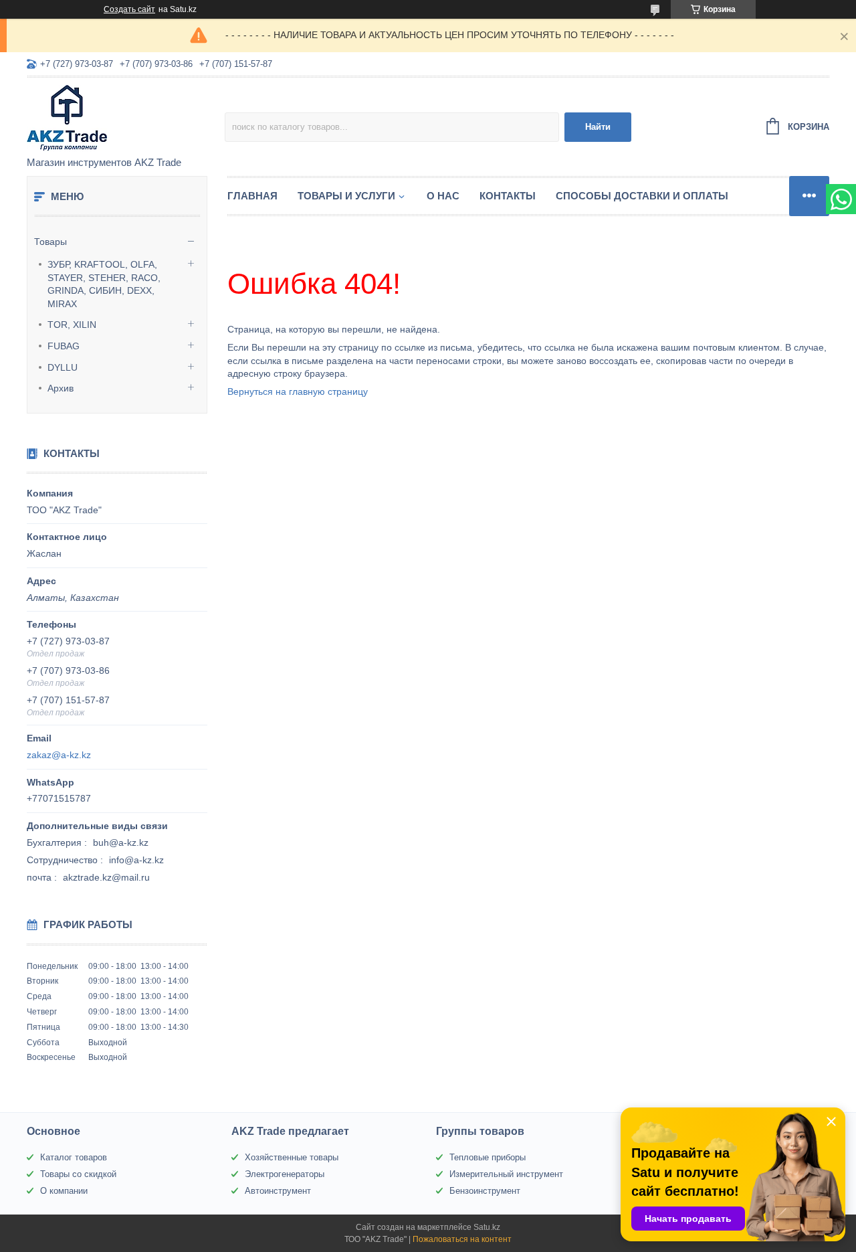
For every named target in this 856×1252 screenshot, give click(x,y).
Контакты (507, 196)
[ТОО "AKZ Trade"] (126, 117)
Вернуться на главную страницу (297, 391)
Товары (50, 241)
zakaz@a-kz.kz (59, 754)
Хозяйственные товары (291, 1157)
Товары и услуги (346, 196)
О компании (64, 1191)
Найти (598, 127)
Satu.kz (486, 1227)
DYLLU (62, 367)
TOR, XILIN (71, 324)
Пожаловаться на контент (462, 1239)
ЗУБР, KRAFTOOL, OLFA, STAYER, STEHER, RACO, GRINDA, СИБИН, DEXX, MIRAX (103, 284)
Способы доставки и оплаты (642, 196)
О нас (443, 196)
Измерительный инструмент (506, 1174)
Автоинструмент (278, 1191)
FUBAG (63, 346)
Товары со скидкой (78, 1174)
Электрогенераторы (284, 1174)
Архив (60, 388)
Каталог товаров (73, 1157)
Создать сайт (129, 9)
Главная (252, 196)
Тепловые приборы (487, 1157)
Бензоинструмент (484, 1191)
